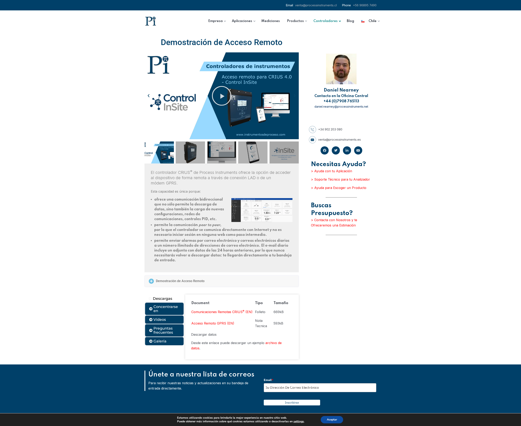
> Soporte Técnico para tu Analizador (340, 179)
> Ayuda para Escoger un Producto (338, 188)
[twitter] (336, 150)
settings (298, 421)
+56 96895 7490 (365, 5)
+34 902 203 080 (330, 129)
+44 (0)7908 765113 (341, 101)
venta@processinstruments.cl (316, 5)
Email (268, 380)
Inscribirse (292, 402)
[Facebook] (325, 150)
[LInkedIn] (347, 150)
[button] (149, 96)
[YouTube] (358, 150)
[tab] (164, 299)
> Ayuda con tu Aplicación (331, 171)
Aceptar (332, 420)
